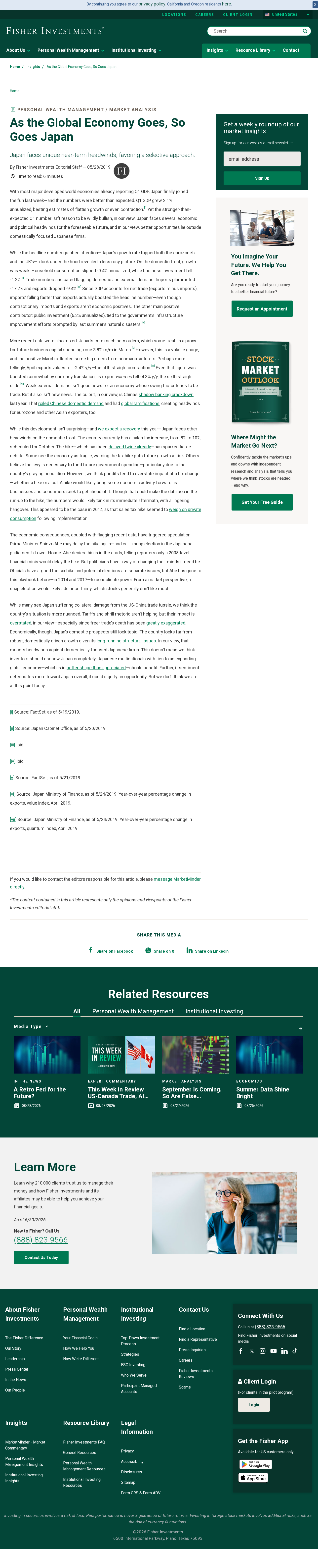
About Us (15, 50)
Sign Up (262, 178)
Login (254, 1404)
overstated (20, 622)
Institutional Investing (134, 50)
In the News (15, 1379)
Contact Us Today (41, 1257)
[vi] (153, 365)
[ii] (23, 277)
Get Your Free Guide (262, 502)
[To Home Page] (55, 30)
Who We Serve (134, 1375)
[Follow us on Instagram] (262, 1351)
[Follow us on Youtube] (273, 1351)
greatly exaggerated (165, 622)
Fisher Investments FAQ (84, 1442)
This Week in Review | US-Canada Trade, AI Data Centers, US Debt (118, 1092)
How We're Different (81, 1358)
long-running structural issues (126, 640)
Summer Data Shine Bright (262, 1092)
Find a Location (192, 1329)
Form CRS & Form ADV (140, 1493)
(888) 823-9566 (41, 1239)
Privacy (127, 1451)
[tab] (76, 1011)
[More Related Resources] (299, 1026)
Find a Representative (198, 1339)
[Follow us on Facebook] (240, 1351)
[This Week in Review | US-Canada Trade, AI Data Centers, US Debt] (121, 1072)
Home (15, 67)
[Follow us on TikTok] (295, 1351)
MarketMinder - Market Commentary (25, 1445)
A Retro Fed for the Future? (40, 1092)
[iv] (143, 322)
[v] (133, 348)
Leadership (15, 1358)
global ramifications (140, 403)
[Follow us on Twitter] (251, 1351)
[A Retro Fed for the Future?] (47, 1072)
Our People (15, 1390)
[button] (305, 31)
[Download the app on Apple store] (253, 1478)
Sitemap (128, 1482)
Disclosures (131, 1472)
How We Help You (78, 1348)
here (226, 3)
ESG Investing (133, 1364)
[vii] (22, 383)
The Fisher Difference (24, 1338)
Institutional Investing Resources (82, 1482)
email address (244, 159)
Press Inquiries (192, 1349)
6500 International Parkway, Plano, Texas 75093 (157, 1538)
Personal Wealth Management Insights (24, 1461)
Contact (291, 50)
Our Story (13, 1348)
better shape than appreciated (96, 667)
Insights (215, 50)
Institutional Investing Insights (24, 1478)
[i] (145, 207)
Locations (174, 15)
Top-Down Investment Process (140, 1341)
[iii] (79, 286)
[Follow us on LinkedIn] (284, 1351)
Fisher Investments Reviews (196, 1373)
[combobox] (259, 31)
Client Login (238, 15)
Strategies (130, 1354)
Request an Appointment (262, 308)
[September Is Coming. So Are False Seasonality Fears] (195, 1072)
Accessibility (132, 1461)
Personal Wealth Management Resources (84, 1466)
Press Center (16, 1369)
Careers (204, 15)
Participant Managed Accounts (139, 1388)
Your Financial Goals (80, 1338)
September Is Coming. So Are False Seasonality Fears (192, 1092)
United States (284, 14)
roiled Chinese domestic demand (71, 403)
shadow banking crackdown (166, 394)
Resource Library (253, 50)
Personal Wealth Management (68, 50)
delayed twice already (130, 446)
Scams (185, 1387)
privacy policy (152, 3)
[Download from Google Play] (255, 1465)
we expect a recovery (119, 428)
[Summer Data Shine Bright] (269, 1072)
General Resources (79, 1452)
